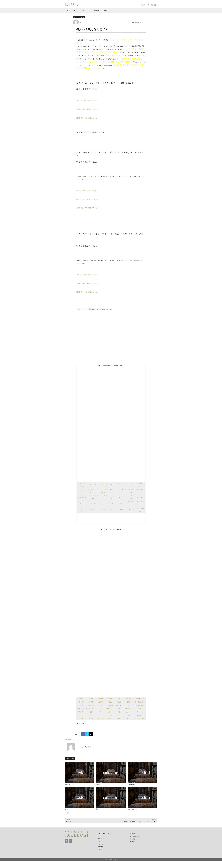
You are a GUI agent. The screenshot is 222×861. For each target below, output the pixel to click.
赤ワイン (91, 705)
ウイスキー (80, 708)
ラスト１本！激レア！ (70, 784)
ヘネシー (91, 712)
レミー (101, 712)
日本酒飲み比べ (140, 702)
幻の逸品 (139, 715)
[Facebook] (83, 734)
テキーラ (119, 715)
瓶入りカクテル (140, 718)
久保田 (91, 702)
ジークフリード (84, 22)
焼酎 (80, 699)
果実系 (91, 718)
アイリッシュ (109, 708)
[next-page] (68, 813)
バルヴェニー (82, 503)
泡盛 (119, 699)
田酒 (128, 702)
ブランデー (80, 712)
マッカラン (92, 485)
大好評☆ (98, 784)
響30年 (93, 509)
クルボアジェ (122, 503)
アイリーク (112, 503)
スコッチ (100, 708)
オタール (128, 712)
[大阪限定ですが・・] (142, 772)
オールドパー (82, 491)
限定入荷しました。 (133, 809)
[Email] (91, 734)
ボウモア (112, 485)
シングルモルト (91, 708)
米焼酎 (109, 699)
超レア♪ (98, 809)
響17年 (112, 509)
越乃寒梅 (100, 702)
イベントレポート (79, 17)
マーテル (119, 712)
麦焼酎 (101, 699)
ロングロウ (103, 503)
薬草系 (109, 718)
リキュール (80, 718)
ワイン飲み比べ (140, 705)
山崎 (121, 509)
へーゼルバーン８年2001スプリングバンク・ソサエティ (140, 821)
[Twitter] (87, 734)
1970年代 (68, 821)
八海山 (119, 702)
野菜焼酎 (128, 699)
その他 (129, 715)
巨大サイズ (119, 705)
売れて (66, 809)
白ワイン (100, 705)
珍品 (128, 718)
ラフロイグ (103, 485)
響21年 (103, 509)
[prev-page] (66, 813)
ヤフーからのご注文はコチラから (86, 101)
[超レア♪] (111, 797)
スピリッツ (80, 715)
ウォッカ (109, 715)
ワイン (81, 705)
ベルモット (128, 705)
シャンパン (109, 705)
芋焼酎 (91, 699)
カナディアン (129, 708)
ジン (91, 715)
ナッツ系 (100, 718)
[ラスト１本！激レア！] (79, 772)
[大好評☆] (111, 772)
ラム (100, 715)
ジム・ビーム (82, 497)
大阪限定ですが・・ (133, 784)
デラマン (139, 712)
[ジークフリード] (76, 22)
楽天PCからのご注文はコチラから (87, 109)
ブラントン (140, 497)
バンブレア (92, 503)
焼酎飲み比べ (140, 699)
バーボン (119, 708)
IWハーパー (121, 497)
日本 (139, 708)
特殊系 (119, 718)
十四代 (109, 702)
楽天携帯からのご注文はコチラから (87, 118)
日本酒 (81, 702)
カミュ (109, 712)
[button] (156, 11)
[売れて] (79, 797)
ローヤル (131, 509)
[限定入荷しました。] (142, 797)
